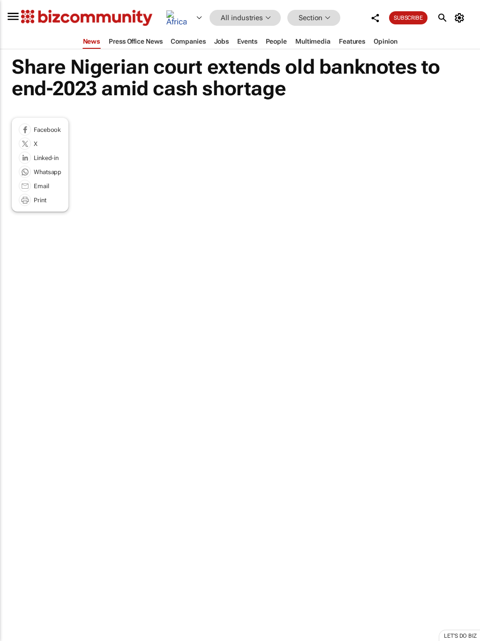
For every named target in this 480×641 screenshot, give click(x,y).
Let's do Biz (460, 636)
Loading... (18, 445)
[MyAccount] (461, 18)
